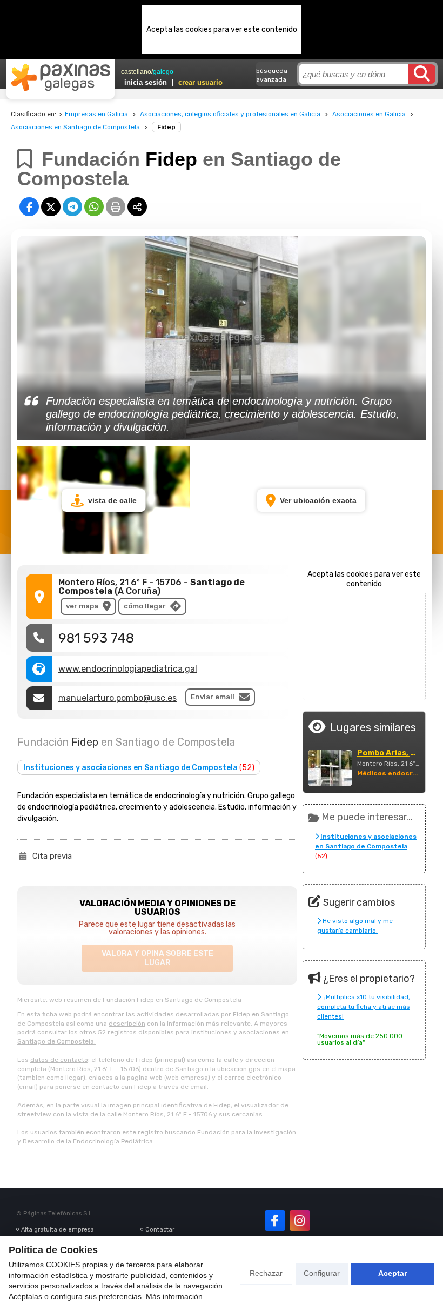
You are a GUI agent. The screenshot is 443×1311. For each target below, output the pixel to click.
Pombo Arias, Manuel (388, 753)
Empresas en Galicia (96, 114)
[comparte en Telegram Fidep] (72, 206)
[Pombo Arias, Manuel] (330, 768)
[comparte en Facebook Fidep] (29, 206)
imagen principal (133, 1105)
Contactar (159, 1229)
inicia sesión (145, 82)
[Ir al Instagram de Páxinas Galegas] (300, 1220)
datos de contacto (59, 1059)
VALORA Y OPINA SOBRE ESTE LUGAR (157, 958)
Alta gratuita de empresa (57, 1229)
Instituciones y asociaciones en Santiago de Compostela (138, 767)
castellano (136, 72)
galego (163, 72)
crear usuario (200, 82)
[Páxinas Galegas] (60, 77)
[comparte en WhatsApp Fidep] (94, 206)
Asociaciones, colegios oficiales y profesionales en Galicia (230, 114)
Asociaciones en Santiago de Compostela (75, 127)
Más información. (175, 1296)
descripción (127, 1023)
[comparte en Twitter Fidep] (51, 206)
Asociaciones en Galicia (369, 114)
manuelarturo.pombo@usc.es (117, 698)
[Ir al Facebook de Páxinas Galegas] (275, 1220)
